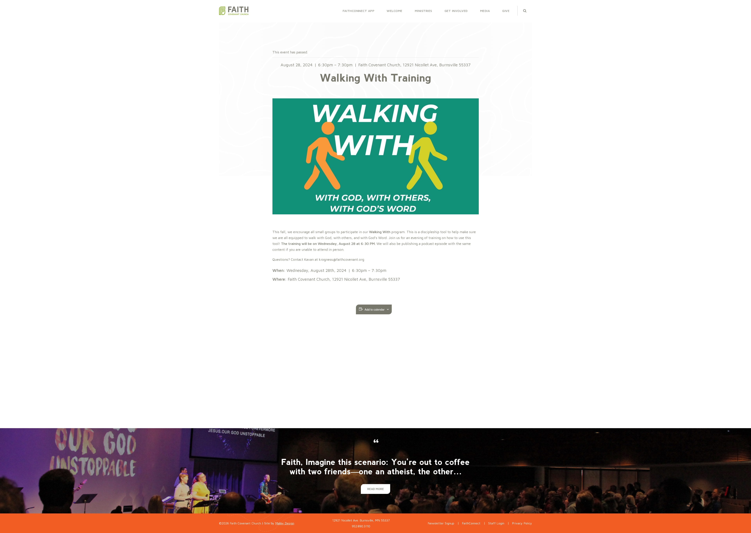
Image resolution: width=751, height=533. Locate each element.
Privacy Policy (522, 523)
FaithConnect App (358, 11)
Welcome (394, 11)
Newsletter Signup (441, 523)
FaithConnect (471, 523)
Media (485, 11)
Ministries (423, 11)
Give (505, 11)
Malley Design (284, 523)
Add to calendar (374, 309)
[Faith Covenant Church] (233, 11)
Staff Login (496, 523)
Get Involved (456, 11)
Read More (375, 489)
